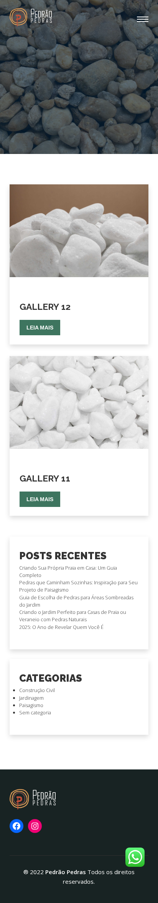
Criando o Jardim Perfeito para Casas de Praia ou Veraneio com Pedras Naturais (72, 616)
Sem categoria (35, 712)
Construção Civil (37, 690)
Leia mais (39, 327)
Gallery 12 (45, 306)
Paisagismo (31, 705)
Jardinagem (31, 697)
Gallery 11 (45, 478)
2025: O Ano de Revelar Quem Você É (61, 627)
